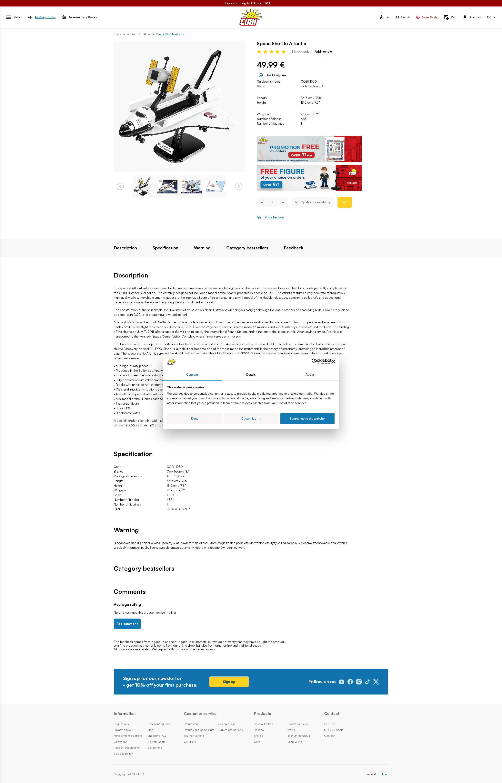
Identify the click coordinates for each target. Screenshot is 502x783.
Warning (202, 247)
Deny (194, 418)
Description (125, 247)
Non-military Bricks (83, 17)
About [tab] (310, 374)
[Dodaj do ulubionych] (344, 202)
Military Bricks (45, 17)
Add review (323, 51)
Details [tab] (251, 374)
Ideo (385, 774)
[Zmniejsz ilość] (260, 202)
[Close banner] (333, 361)
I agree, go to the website (307, 418)
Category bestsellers (247, 247)
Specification (165, 247)
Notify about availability (312, 202)
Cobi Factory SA (312, 86)
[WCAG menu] (384, 17)
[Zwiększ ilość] (284, 202)
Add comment (127, 624)
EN (489, 17)
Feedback (293, 247)
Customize (248, 418)
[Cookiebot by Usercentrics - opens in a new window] (314, 362)
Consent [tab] (192, 374)
